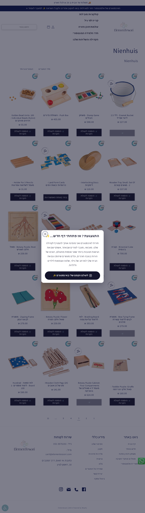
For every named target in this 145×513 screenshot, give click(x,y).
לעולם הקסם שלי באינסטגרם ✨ (70, 275)
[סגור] (45, 234)
